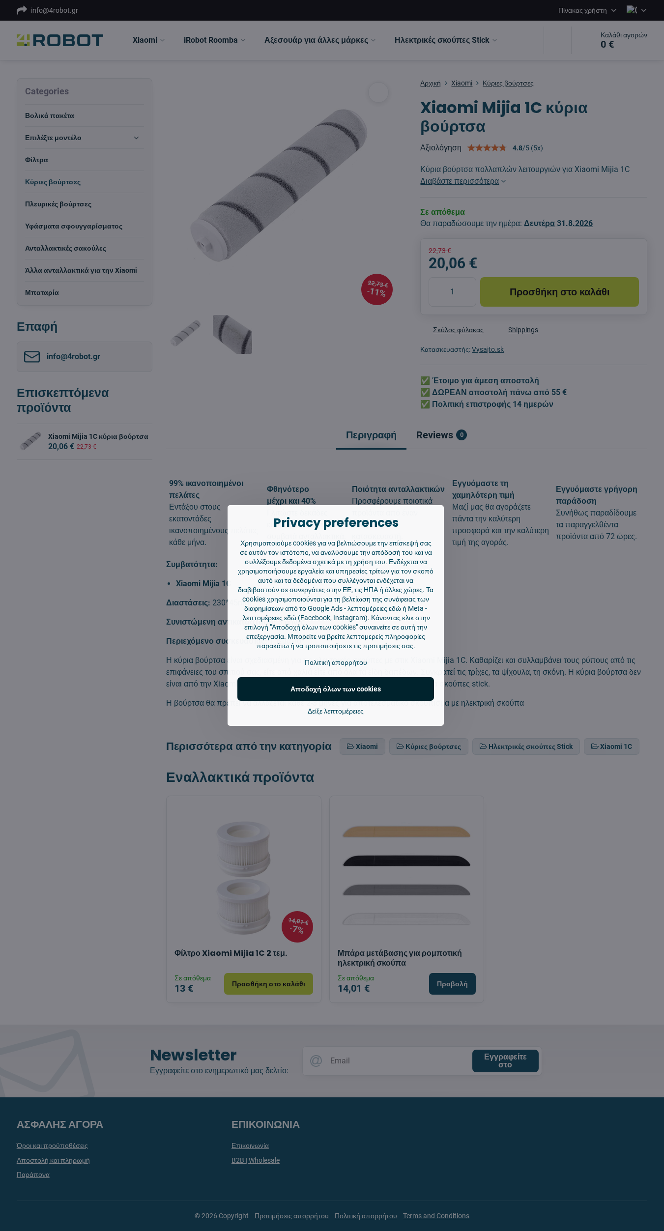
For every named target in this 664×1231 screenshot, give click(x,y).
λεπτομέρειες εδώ (374, 608)
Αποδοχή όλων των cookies (335, 689)
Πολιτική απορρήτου (336, 662)
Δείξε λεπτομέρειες (336, 711)
